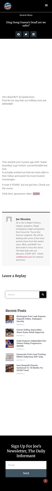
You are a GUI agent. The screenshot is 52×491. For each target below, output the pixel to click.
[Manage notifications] (45, 481)
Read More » (21, 324)
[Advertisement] (26, 66)
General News (26, 15)
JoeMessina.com (24, 257)
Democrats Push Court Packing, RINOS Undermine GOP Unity (31, 355)
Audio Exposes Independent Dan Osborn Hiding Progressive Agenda (31, 343)
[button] (46, 5)
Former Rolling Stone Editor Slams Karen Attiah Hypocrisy (30, 331)
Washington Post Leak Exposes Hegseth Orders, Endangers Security (31, 319)
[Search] (42, 294)
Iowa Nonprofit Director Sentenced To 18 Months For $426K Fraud (30, 368)
